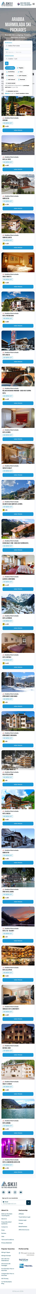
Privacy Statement (6, 1243)
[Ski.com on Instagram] (15, 1192)
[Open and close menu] (34, 4)
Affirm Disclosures (24, 1229)
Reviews (3, 1233)
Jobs (2, 1236)
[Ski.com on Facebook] (3, 1192)
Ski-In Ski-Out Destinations (5, 1259)
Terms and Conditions (7, 1239)
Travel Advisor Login (24, 1217)
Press (3, 1230)
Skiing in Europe (6, 1255)
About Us (4, 1218)
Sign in (7, 93)
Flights (21, 68)
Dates (6, 49)
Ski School (11, 79)
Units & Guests (9, 55)
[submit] (28, 1202)
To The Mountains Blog (6, 1282)
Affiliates (21, 1214)
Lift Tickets (22, 75)
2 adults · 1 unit (12, 59)
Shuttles (11, 75)
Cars (21, 71)
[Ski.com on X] (9, 1192)
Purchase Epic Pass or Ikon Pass (7, 1269)
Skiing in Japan (5, 1252)
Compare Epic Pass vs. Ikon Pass (7, 1274)
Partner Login (22, 1220)
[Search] (6, 63)
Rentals (22, 79)
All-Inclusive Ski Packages (5, 1264)
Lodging (11, 68)
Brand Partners (23, 1226)
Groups (21, 1223)
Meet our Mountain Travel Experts (6, 1214)
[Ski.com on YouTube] (21, 1192)
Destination (8, 42)
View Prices (18, 130)
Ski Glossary (4, 1278)
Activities (11, 71)
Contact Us (4, 1227)
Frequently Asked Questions (6, 1222)
